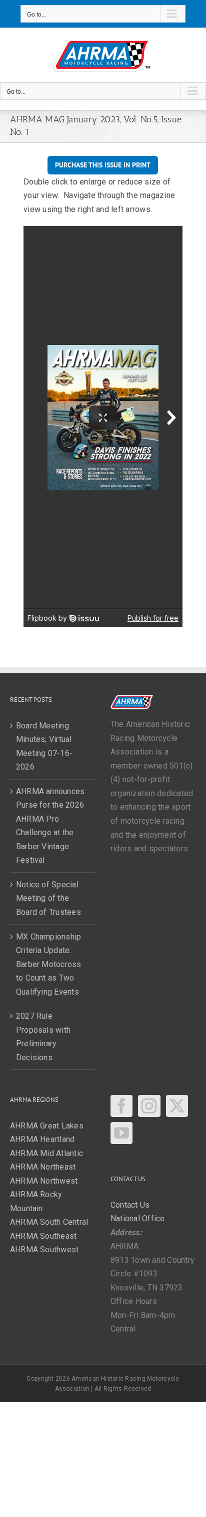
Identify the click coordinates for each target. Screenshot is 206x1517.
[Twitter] (177, 1106)
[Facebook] (121, 1106)
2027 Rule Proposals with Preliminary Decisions (43, 1036)
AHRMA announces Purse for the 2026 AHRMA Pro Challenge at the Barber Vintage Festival (50, 826)
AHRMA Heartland (42, 1139)
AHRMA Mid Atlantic (46, 1153)
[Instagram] (149, 1106)
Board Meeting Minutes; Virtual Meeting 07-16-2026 (44, 746)
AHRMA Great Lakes (47, 1125)
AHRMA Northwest (44, 1181)
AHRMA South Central (49, 1222)
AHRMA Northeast (43, 1167)
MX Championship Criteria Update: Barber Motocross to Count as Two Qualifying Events (49, 964)
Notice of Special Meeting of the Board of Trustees (48, 898)
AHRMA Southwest (44, 1249)
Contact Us (130, 1205)
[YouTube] (121, 1133)
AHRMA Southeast (43, 1236)
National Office (137, 1218)
